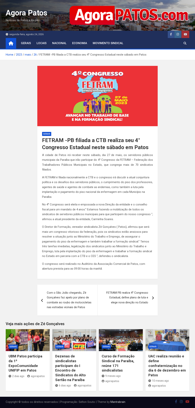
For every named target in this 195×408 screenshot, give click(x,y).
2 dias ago (18, 376)
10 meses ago (160, 380)
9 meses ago (113, 375)
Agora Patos (26, 12)
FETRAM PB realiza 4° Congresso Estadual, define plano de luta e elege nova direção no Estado (127, 297)
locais (41, 43)
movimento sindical (108, 43)
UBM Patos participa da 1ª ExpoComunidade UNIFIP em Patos (25, 363)
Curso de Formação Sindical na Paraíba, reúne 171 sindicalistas (118, 363)
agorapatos (38, 376)
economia (79, 43)
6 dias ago (65, 385)
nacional (59, 43)
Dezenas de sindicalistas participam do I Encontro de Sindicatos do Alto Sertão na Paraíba (70, 368)
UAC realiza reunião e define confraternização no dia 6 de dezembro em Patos (167, 365)
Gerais (26, 43)
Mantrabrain (117, 402)
